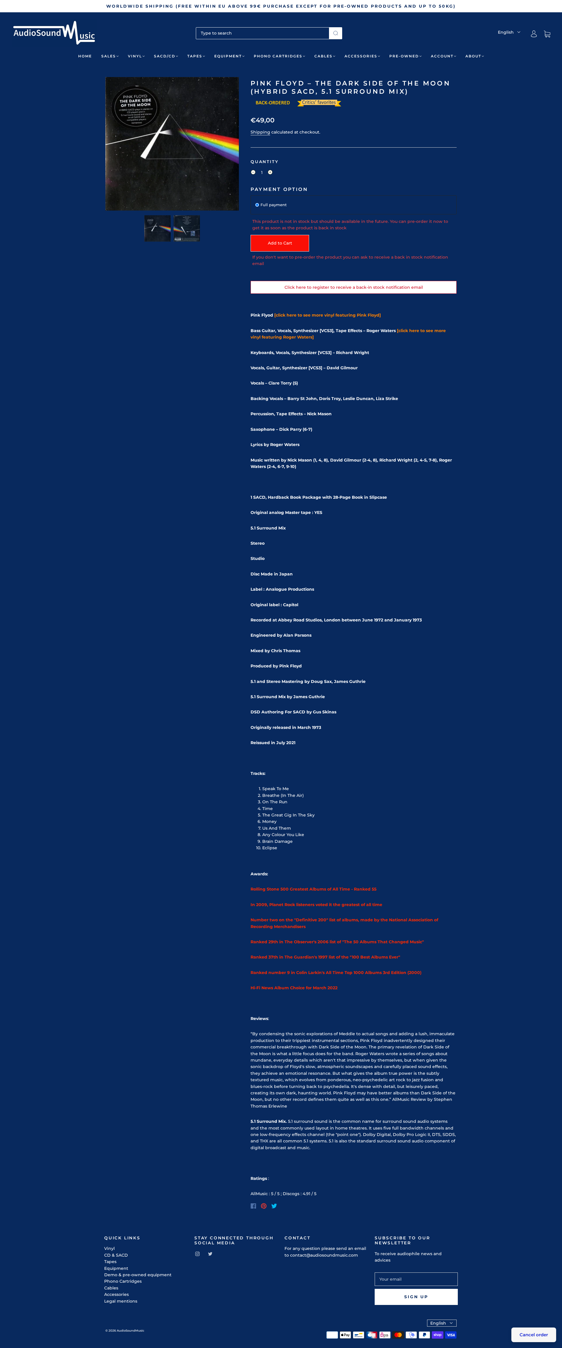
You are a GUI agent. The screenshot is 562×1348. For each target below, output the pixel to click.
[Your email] (416, 1279)
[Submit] (335, 33)
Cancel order (534, 1334)
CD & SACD (116, 1255)
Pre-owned (404, 56)
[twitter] (210, 1254)
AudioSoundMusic (130, 1330)
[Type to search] (262, 33)
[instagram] (197, 1254)
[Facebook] (253, 1206)
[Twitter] (274, 1206)
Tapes (194, 56)
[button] (118, 145)
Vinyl (135, 56)
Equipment (228, 56)
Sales (108, 56)
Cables (323, 56)
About (473, 56)
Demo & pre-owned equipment (138, 1274)
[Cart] (547, 34)
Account (442, 56)
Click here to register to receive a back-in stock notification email (354, 287)
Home (85, 56)
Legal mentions (120, 1301)
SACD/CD (164, 56)
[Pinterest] (263, 1206)
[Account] (534, 34)
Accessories (361, 56)
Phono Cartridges (278, 56)
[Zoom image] (172, 145)
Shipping (260, 132)
